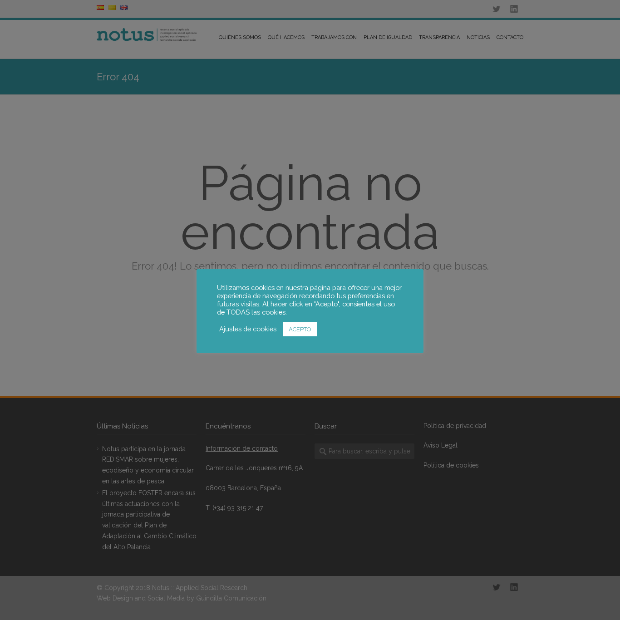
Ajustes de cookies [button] (247, 329)
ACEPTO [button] (300, 329)
